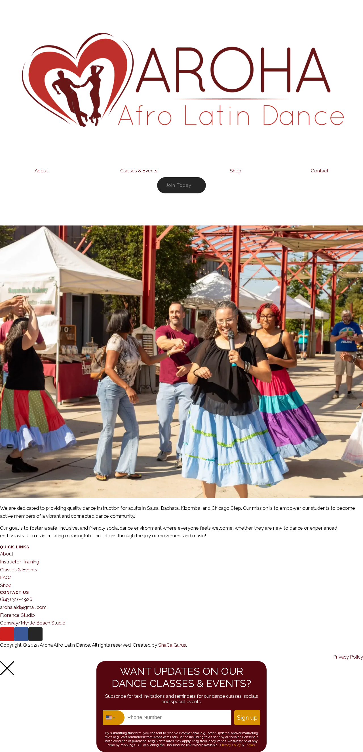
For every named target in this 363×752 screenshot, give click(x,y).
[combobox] (113, 717)
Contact (319, 171)
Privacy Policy (230, 745)
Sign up (247, 717)
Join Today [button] (178, 185)
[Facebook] (21, 634)
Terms (250, 745)
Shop (235, 171)
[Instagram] (35, 634)
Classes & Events (138, 171)
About (41, 171)
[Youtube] (7, 634)
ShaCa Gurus (172, 645)
